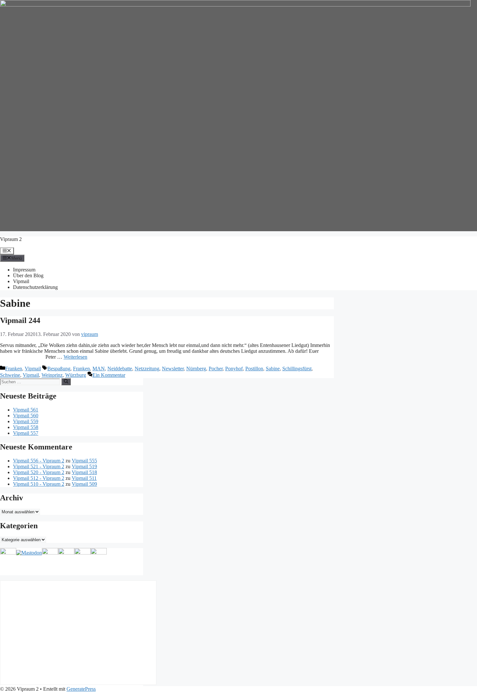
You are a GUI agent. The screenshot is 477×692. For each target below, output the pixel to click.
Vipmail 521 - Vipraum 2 (38, 466)
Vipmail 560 (25, 415)
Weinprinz (52, 375)
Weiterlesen (75, 357)
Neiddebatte (119, 368)
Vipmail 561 (25, 409)
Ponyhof (234, 368)
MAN (98, 368)
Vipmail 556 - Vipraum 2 (38, 460)
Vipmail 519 (84, 466)
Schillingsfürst (297, 368)
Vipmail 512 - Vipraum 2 (38, 478)
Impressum (24, 269)
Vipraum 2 (11, 239)
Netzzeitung (147, 368)
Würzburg (75, 375)
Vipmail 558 (25, 427)
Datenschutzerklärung (35, 287)
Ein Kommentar (108, 375)
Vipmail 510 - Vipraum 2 (38, 484)
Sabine (273, 368)
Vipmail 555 (84, 460)
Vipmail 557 (25, 433)
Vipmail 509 (84, 484)
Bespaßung (58, 368)
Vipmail (21, 281)
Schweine (10, 375)
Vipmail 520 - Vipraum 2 (38, 472)
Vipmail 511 (84, 478)
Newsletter (173, 368)
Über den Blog (28, 275)
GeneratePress (81, 689)
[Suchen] (66, 381)
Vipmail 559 (25, 421)
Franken (13, 368)
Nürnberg (196, 368)
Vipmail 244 (20, 320)
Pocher (216, 368)
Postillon (254, 368)
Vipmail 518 (84, 472)
